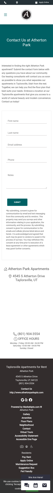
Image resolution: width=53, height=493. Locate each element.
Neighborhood (27, 425)
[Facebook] (30, 399)
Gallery (26, 414)
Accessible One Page (26, 439)
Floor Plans (26, 421)
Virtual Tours (26, 432)
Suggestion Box (26, 468)
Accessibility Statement (26, 435)
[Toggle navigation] (5, 14)
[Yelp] (27, 399)
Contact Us (26, 389)
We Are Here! (35, 477)
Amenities (27, 418)
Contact (26, 428)
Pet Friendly (26, 471)
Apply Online (44, 2)
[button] (26, 485)
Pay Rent (26, 457)
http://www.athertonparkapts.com (26, 392)
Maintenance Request (26, 464)
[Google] (23, 399)
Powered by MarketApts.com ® (26, 407)
